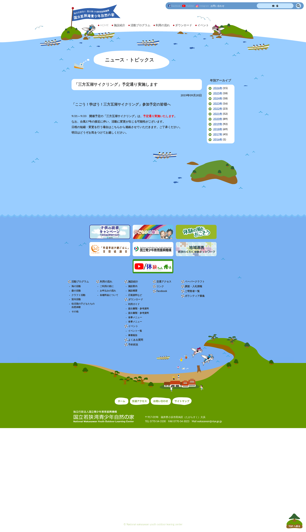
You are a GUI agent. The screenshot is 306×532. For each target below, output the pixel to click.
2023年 (217, 103)
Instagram (204, 6)
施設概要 (132, 291)
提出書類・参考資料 (138, 309)
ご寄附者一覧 (192, 291)
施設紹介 (133, 281)
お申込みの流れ (108, 291)
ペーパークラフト (195, 281)
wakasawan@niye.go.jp (209, 421)
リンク (160, 286)
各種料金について (109, 295)
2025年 (217, 93)
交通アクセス (164, 281)
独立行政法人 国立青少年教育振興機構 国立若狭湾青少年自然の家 (91, 22)
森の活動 (76, 291)
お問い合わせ (217, 6)
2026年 (217, 88)
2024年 (217, 98)
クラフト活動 (78, 295)
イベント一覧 (135, 331)
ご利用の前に (107, 286)
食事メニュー (135, 317)
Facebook (175, 6)
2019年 (217, 124)
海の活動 (76, 286)
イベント (133, 326)
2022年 (217, 108)
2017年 (217, 134)
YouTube (190, 6)
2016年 (217, 139)
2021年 (217, 114)
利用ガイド (134, 304)
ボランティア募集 (195, 296)
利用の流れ (106, 281)
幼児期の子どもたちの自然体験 (83, 305)
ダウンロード (135, 299)
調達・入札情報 (193, 286)
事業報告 (132, 335)
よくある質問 (135, 340)
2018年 (217, 129)
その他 (75, 312)
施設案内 (132, 286)
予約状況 (133, 344)
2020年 (217, 119)
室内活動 (76, 299)
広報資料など (135, 295)
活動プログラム (80, 281)
